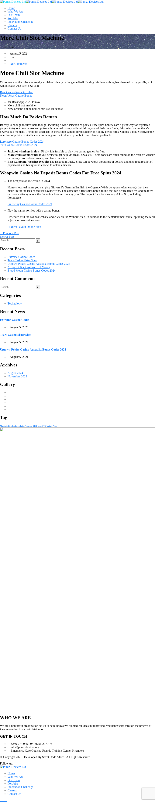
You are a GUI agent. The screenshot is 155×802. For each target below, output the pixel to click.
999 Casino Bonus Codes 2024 (18, 145)
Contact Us (14, 28)
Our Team (14, 14)
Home (11, 8)
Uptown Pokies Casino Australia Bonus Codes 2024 (39, 263)
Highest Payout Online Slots (24, 226)
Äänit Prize (52, 426)
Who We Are (15, 11)
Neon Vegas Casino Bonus (16, 95)
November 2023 (17, 376)
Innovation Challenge (20, 21)
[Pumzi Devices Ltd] (13, 1)
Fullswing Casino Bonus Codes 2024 (30, 204)
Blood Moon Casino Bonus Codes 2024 (32, 270)
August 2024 (15, 373)
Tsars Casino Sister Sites (22, 260)
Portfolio (13, 18)
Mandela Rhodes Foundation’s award (16, 426)
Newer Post (7, 236)
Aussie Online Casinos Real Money (29, 267)
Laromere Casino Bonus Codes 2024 (22, 141)
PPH (35, 426)
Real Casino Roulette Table (16, 92)
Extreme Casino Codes (21, 256)
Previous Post (10, 233)
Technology (15, 303)
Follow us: (6, 763)
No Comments (18, 63)
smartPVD (42, 426)
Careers (12, 25)
